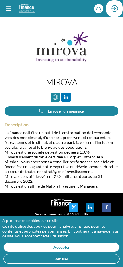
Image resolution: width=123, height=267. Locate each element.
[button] (8, 8)
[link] (73, 207)
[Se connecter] (114, 8)
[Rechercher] (99, 8)
